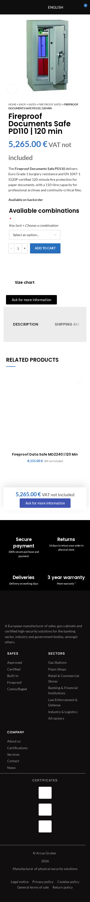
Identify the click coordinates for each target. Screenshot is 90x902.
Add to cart (45, 248)
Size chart (25, 282)
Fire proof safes (49, 104)
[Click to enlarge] (12, 89)
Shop (22, 104)
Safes (32, 104)
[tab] (25, 324)
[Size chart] (8, 282)
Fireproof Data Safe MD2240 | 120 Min (45, 454)
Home (12, 104)
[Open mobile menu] (33, 7)
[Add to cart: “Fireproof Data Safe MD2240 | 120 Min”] (77, 378)
